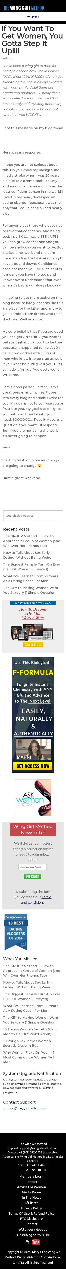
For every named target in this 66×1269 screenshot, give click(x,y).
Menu (35, 16)
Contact (31, 1224)
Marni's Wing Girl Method (23, 6)
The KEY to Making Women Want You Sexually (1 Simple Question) (30, 590)
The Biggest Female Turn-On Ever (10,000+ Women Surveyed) (31, 567)
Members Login (31, 1176)
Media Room (31, 1192)
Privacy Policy (31, 1208)
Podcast (31, 1182)
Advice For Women (31, 1187)
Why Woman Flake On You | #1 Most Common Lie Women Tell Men (28, 1057)
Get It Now (33, 645)
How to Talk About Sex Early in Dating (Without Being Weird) (28, 555)
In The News (31, 1197)
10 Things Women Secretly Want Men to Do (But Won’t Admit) (30, 1031)
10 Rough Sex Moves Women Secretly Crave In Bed (27, 1043)
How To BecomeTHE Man (33, 613)
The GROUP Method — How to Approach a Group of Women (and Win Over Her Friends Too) (31, 541)
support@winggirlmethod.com (24, 1108)
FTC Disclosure (31, 1219)
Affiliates (31, 1203)
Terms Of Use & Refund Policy (31, 1213)
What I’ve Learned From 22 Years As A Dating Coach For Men (30, 578)
